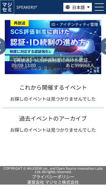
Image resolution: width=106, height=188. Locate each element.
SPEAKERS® (26, 7)
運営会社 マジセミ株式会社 (53, 182)
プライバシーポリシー (53, 176)
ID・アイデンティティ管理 (59, 24)
